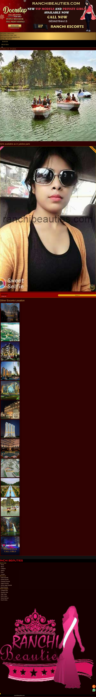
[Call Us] (94, 686)
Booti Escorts (4, 587)
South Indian (4, 600)
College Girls (4, 590)
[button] (0, 693)
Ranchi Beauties (5, 43)
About (2, 566)
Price (2, 572)
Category (3, 568)
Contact (3, 574)
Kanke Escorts (4, 579)
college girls (3, 296)
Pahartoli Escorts (5, 581)
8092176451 (10, 33)
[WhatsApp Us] (94, 690)
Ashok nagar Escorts (6, 585)
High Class (4, 594)
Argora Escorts (5, 583)
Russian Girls (4, 592)
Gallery (3, 570)
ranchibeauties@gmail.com (12, 37)
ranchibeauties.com (19, 695)
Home (2, 565)
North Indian (4, 596)
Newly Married (4, 598)
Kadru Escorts (4, 577)
